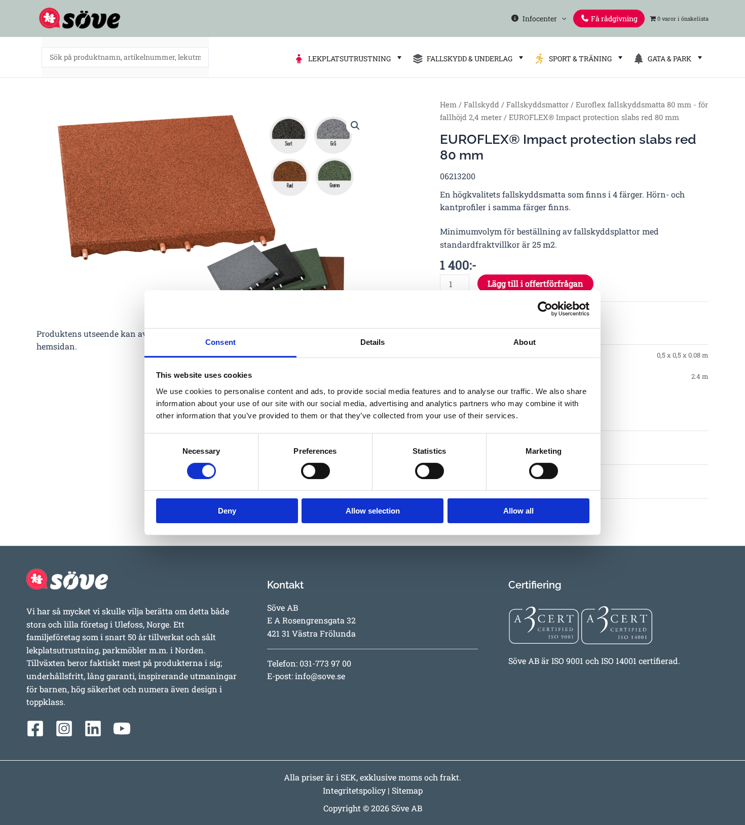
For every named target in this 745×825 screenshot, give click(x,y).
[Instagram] (64, 728)
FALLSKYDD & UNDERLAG (468, 58)
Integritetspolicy (354, 790)
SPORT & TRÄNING (579, 58)
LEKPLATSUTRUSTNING (348, 58)
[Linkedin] (93, 728)
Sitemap (407, 790)
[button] (561, 18)
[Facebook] (35, 728)
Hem (448, 104)
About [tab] (524, 341)
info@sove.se (320, 676)
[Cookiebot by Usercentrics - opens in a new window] (545, 309)
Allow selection (373, 510)
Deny (227, 510)
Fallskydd (481, 104)
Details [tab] (372, 341)
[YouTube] (122, 728)
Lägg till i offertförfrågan (535, 283)
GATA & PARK (668, 58)
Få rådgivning (613, 18)
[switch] (315, 471)
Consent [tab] (220, 341)
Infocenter (538, 18)
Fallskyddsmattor (537, 104)
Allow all (518, 510)
